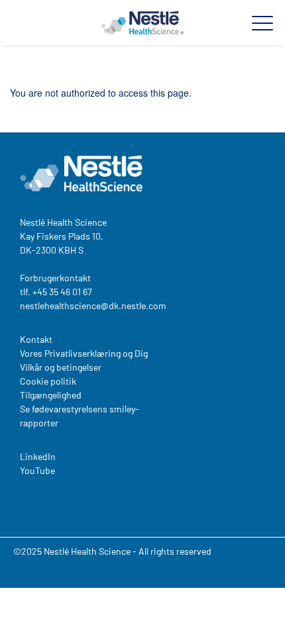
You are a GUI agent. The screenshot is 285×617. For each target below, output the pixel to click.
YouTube (37, 470)
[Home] (142, 22)
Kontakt (36, 339)
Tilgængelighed (51, 395)
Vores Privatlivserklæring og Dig (84, 353)
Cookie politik (48, 381)
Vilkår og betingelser (60, 367)
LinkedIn (38, 456)
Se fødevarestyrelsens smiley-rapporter (79, 415)
